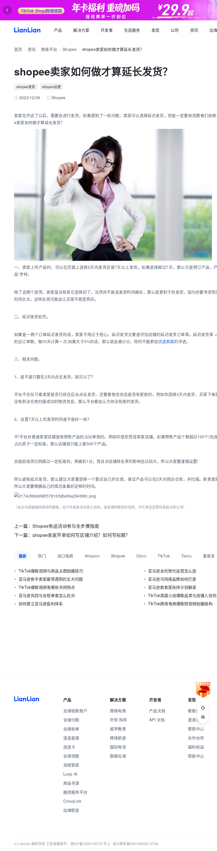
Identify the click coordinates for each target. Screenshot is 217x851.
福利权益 (196, 747)
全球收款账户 (75, 710)
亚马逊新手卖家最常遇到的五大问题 (51, 579)
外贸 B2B (118, 719)
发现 (155, 30)
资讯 (194, 30)
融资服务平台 (75, 792)
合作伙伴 (196, 738)
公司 (175, 30)
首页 (27, 29)
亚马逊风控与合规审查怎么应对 (47, 595)
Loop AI (70, 774)
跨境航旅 (118, 738)
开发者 (107, 30)
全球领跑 (71, 756)
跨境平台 (49, 49)
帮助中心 (196, 756)
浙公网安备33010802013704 (136, 843)
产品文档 (157, 710)
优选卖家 (166, 341)
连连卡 (69, 747)
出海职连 (71, 810)
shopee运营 (51, 86)
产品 (58, 30)
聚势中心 (196, 728)
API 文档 (157, 719)
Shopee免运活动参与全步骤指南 (65, 526)
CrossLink (72, 801)
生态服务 (132, 30)
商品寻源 (71, 783)
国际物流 (118, 747)
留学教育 (118, 728)
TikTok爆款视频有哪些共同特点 (47, 587)
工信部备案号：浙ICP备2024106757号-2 (78, 843)
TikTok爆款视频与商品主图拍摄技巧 (51, 571)
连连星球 (71, 738)
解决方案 (81, 30)
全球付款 (71, 719)
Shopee (69, 49)
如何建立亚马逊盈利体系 (41, 603)
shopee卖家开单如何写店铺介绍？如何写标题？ (81, 535)
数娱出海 (118, 756)
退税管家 (71, 765)
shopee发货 (25, 86)
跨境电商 (118, 710)
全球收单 (71, 728)
